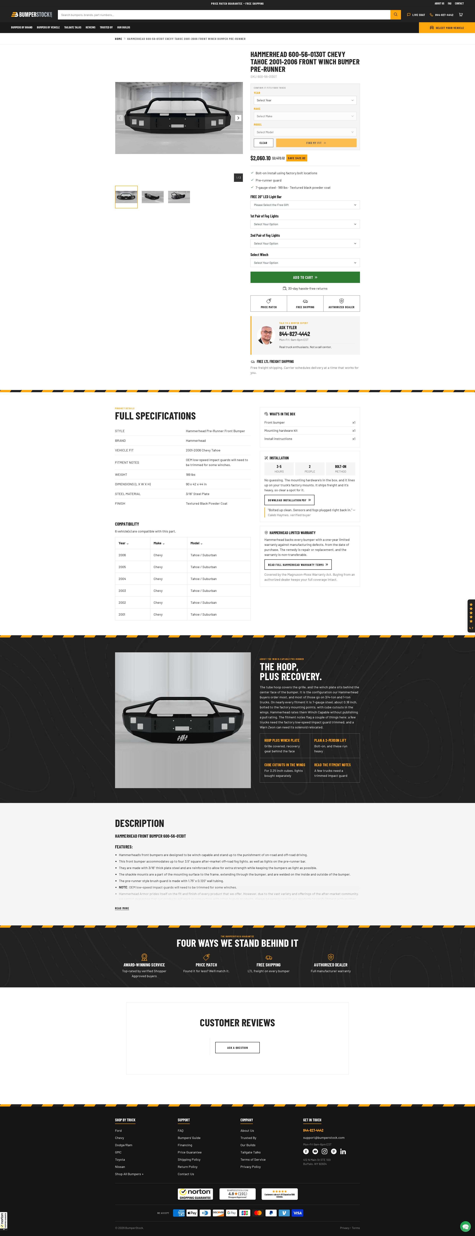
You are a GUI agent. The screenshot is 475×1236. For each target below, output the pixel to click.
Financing (185, 1145)
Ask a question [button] (237, 1047)
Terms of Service (253, 1159)
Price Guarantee (190, 1152)
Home (118, 38)
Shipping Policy (189, 1159)
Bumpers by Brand (21, 27)
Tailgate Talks (72, 27)
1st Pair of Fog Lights (264, 216)
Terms (356, 1228)
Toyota (120, 1159)
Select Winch (259, 254)
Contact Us (186, 1174)
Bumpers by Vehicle (48, 27)
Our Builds (123, 27)
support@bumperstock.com (324, 1137)
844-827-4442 (294, 333)
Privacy (344, 1228)
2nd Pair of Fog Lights (265, 235)
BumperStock (134, 1228)
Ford (118, 1130)
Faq (449, 3)
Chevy (119, 1138)
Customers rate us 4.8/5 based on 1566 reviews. (280, 1195)
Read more (122, 908)
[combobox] (224, 14)
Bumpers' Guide (189, 1138)
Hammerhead (196, 440)
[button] (3, 1221)
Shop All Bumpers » (129, 1174)
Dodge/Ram (123, 1145)
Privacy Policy (250, 1167)
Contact (459, 3)
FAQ (180, 1130)
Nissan (120, 1167)
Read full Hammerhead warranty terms (296, 564)
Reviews (90, 27)
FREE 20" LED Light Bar (265, 196)
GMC (118, 1152)
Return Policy (187, 1167)
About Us (439, 3)
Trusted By (106, 27)
